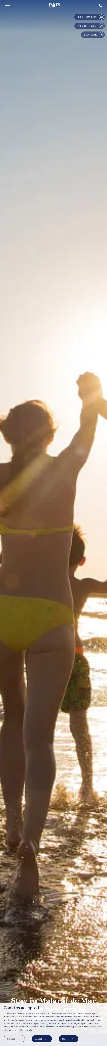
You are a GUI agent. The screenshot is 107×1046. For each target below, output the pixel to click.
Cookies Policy (26, 1030)
